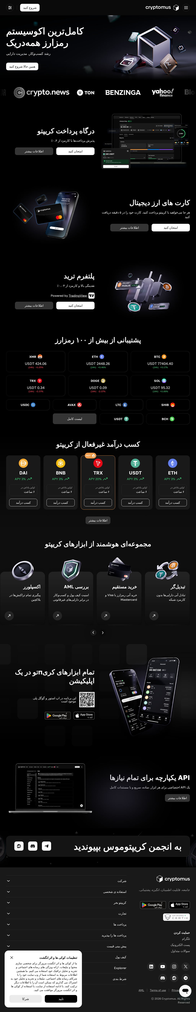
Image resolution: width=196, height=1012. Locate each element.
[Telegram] (185, 978)
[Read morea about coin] (151, 92)
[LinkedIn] (151, 966)
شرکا (25, 999)
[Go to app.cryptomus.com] (162, 8)
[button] (66, 880)
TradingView (78, 295)
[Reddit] (174, 978)
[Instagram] (174, 966)
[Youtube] (162, 966)
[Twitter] (185, 966)
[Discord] (162, 978)
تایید (61, 999)
